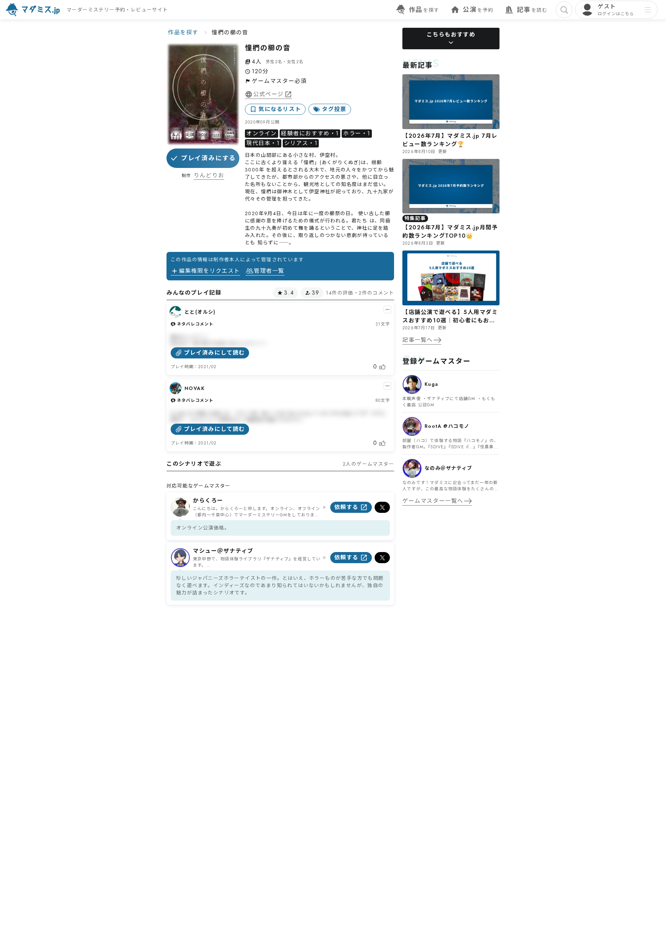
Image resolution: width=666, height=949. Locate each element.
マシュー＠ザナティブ (223, 551)
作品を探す (183, 32)
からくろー (208, 501)
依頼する (346, 507)
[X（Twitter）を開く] (382, 507)
